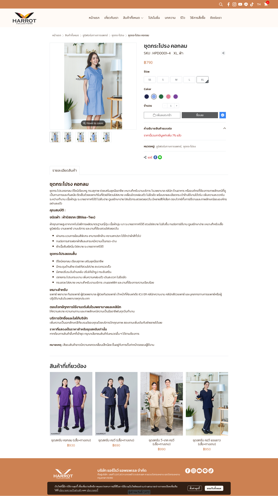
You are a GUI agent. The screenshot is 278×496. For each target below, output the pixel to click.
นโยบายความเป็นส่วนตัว (70, 490)
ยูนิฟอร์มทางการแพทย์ (95, 35)
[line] (246, 4)
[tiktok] (251, 4)
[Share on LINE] (160, 157)
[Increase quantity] (176, 105)
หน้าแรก (56, 35)
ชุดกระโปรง (118, 35)
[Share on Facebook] (155, 157)
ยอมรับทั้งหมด (214, 488)
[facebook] (228, 4)
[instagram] (234, 4)
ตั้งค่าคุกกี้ (195, 488)
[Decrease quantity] (165, 105)
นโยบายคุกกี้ (92, 490)
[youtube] (240, 4)
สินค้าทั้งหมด (72, 35)
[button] (221, 4)
